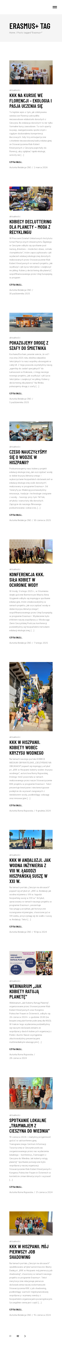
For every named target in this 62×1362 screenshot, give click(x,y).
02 (18, 1335)
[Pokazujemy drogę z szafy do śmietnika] (31, 322)
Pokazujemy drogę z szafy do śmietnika (28, 345)
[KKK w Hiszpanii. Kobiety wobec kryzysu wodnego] (31, 696)
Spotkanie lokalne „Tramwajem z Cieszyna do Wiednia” (29, 1125)
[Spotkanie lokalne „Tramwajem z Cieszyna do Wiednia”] (31, 1093)
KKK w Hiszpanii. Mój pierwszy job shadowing (29, 1251)
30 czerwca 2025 (42, 520)
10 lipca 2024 (40, 932)
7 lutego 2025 (41, 643)
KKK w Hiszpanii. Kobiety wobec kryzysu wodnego (26, 747)
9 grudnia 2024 (43, 811)
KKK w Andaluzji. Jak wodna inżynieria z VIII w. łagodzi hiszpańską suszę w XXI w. (30, 870)
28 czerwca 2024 (18, 1058)
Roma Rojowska (25, 811)
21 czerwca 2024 (44, 1192)
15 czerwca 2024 (42, 1315)
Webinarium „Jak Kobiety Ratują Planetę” (25, 991)
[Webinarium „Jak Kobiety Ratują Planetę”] (31, 963)
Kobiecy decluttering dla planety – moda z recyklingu (30, 226)
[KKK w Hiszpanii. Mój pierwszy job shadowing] (31, 1223)
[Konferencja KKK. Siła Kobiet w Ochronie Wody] (31, 551)
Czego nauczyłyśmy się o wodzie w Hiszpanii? (28, 457)
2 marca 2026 (41, 167)
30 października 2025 (19, 294)
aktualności (14, 90)
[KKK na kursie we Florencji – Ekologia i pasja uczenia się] (31, 72)
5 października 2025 (19, 402)
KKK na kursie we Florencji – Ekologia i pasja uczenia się (30, 100)
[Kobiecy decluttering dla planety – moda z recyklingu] (31, 199)
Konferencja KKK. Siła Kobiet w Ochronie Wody (26, 579)
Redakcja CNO (24, 167)
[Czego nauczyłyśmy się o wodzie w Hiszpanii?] (31, 431)
